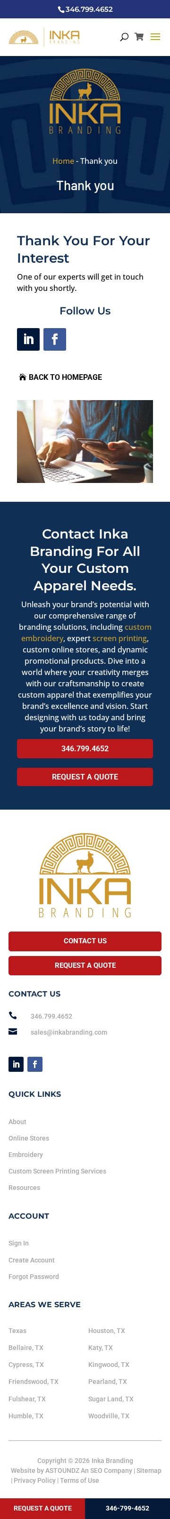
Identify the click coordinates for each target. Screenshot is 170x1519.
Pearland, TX (107, 1381)
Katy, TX (100, 1347)
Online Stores (28, 1138)
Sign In (18, 1243)
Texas (17, 1330)
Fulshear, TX (27, 1399)
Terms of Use (79, 1480)
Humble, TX (25, 1416)
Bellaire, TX (25, 1347)
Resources (24, 1187)
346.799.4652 (85, 748)
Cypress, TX (26, 1364)
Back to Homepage (65, 377)
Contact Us (85, 941)
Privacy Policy (35, 1480)
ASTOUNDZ (62, 1470)
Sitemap (149, 1470)
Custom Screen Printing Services (57, 1171)
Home (63, 161)
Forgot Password (33, 1276)
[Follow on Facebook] (54, 339)
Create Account (31, 1260)
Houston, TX (106, 1330)
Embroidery (25, 1154)
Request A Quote (85, 776)
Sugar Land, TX (111, 1399)
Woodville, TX (108, 1416)
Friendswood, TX (33, 1381)
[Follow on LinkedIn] (28, 339)
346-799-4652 (127, 1508)
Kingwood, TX (108, 1364)
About (17, 1121)
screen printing (120, 638)
